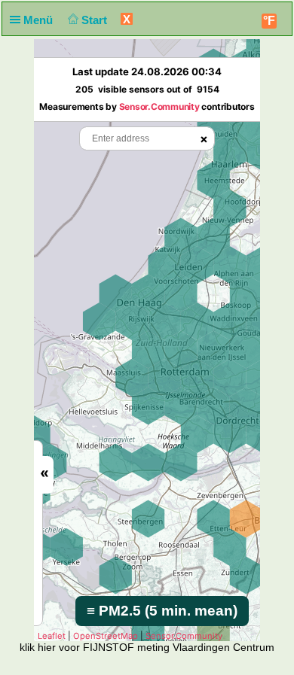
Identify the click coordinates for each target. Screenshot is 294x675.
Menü (39, 20)
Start (95, 20)
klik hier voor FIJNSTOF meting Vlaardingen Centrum (147, 647)
